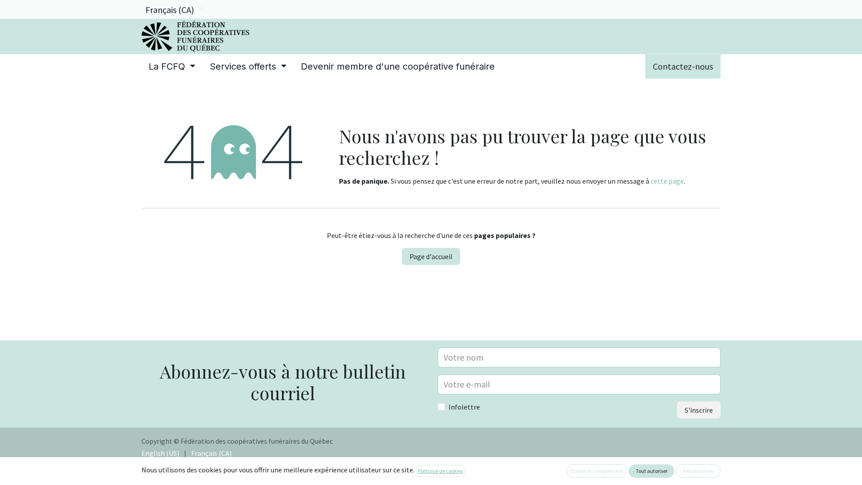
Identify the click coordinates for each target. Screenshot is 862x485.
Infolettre (464, 406)
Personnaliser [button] (698, 470)
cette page (667, 180)
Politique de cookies (440, 470)
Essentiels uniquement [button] (597, 470)
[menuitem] (171, 66)
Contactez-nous (683, 66)
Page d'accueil (431, 256)
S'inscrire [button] (699, 410)
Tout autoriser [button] (652, 470)
